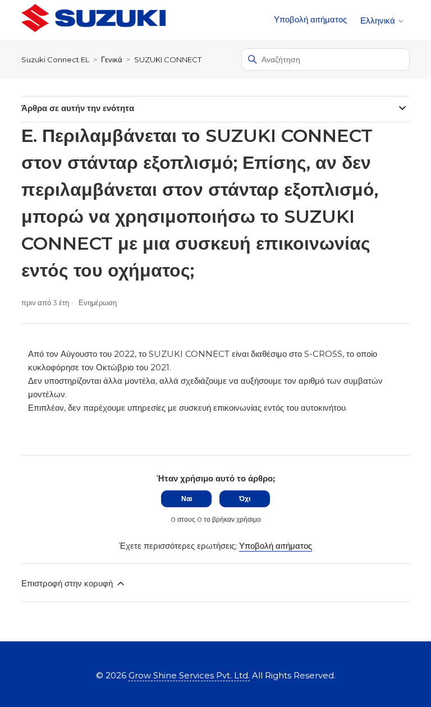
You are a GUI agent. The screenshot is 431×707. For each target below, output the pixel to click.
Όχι (244, 498)
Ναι (186, 498)
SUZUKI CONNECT (167, 59)
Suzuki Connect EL (55, 59)
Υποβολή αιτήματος (310, 19)
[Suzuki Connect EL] (93, 20)
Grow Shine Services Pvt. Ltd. (189, 675)
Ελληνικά (378, 20)
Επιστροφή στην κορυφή (68, 583)
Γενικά (111, 59)
